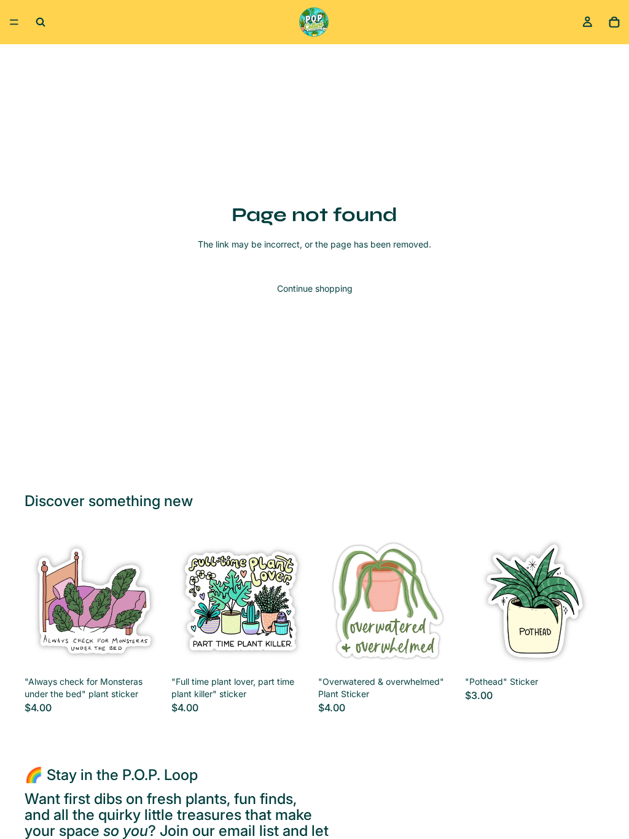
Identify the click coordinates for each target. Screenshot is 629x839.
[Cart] (614, 22)
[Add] (145, 652)
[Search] (40, 22)
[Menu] (14, 22)
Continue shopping (315, 288)
